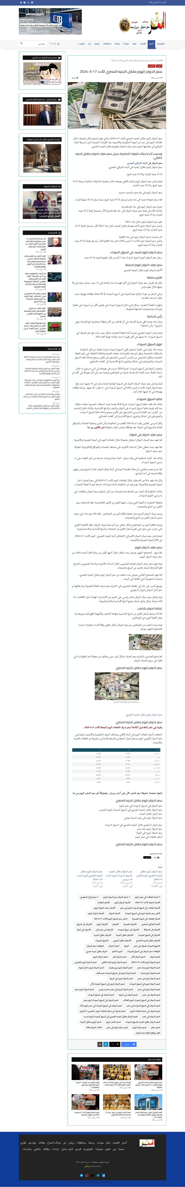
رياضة (117, 44)
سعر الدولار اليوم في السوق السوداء (144, 984)
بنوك (126, 946)
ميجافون (87, 1166)
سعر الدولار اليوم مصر (84, 989)
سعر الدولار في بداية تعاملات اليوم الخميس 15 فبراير (102, 1011)
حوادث (126, 44)
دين (114, 1149)
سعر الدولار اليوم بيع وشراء (120, 968)
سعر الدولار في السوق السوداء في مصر (143, 1006)
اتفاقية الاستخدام (92, 1182)
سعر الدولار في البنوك (128, 995)
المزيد (82, 44)
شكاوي (37, 1149)
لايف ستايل (67, 1149)
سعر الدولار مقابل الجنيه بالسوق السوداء (142, 1022)
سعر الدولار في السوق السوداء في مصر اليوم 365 (100, 1006)
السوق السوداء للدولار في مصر (146, 946)
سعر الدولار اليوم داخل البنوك (91, 968)
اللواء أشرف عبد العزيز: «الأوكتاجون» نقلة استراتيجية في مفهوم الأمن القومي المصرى (35, 312)
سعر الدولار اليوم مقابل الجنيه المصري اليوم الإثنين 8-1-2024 (149, 875)
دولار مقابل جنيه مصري (96, 951)
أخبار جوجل (115, 793)
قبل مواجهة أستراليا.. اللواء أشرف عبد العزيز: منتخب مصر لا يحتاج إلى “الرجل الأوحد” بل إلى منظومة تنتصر (34, 327)
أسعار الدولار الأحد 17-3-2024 (147, 903)
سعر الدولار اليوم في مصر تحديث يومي (115, 989)
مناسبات (27, 1149)
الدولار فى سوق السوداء (128, 930)
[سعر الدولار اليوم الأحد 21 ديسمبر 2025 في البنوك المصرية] (85, 1102)
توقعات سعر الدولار (95, 946)
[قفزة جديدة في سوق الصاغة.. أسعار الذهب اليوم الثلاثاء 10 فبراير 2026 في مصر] (117, 1072)
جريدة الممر (117, 951)
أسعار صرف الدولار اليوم (104, 908)
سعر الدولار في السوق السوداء (100, 995)
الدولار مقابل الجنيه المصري (147, 941)
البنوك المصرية (129, 924)
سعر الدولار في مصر (150, 1017)
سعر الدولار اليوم (100, 957)
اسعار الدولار (114, 913)
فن (89, 44)
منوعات (99, 1149)
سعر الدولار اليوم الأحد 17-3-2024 (145, 962)
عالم (134, 44)
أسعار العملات (103, 903)
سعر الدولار (154, 957)
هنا (88, 427)
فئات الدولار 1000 (93, 1027)
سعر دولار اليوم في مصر (116, 1027)
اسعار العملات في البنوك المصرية (145, 919)
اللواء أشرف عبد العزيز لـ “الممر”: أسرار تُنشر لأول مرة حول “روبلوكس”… (87, 1085)
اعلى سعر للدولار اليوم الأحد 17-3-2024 (110, 919)
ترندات (55, 1149)
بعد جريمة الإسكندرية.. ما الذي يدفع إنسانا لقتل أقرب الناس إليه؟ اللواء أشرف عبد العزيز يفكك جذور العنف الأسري (35, 244)
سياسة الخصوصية (106, 1182)
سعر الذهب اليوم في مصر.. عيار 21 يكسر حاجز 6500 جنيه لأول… (118, 1113)
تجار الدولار (113, 946)
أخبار (151, 44)
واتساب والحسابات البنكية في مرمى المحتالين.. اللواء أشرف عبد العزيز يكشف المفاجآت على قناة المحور (35, 297)
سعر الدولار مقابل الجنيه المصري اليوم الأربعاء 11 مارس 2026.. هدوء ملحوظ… (148, 1085)
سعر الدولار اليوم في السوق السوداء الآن (107, 984)
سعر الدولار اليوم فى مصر (148, 979)
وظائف (46, 1149)
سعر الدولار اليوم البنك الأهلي (113, 962)
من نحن (82, 1182)
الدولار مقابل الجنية (124, 935)
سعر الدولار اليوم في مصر (148, 989)
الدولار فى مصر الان (104, 930)
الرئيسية (160, 44)
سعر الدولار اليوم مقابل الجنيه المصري (144, 715)
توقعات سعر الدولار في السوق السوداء (143, 951)
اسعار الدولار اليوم (95, 913)
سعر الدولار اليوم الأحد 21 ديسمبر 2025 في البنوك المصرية (87, 1113)
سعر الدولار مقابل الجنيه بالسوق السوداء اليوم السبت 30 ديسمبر (118, 875)
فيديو (78, 1149)
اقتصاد (143, 44)
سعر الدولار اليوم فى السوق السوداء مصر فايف (115, 973)
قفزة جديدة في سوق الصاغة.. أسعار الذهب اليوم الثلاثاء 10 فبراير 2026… (117, 1083)
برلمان (97, 44)
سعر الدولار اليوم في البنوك (120, 979)
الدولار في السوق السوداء (148, 935)
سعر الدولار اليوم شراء (150, 973)
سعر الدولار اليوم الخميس (85, 962)
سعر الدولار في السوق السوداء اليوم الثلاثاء (141, 1000)
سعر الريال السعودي (88, 897)
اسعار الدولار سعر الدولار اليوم (116, 897)
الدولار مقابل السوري (121, 941)
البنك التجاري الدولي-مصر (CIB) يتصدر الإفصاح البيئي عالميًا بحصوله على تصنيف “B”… (148, 1115)
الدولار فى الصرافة (151, 930)
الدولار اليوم (102, 924)
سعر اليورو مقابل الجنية (90, 1022)
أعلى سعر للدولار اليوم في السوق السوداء (142, 913)
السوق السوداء (101, 941)
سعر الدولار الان (119, 957)
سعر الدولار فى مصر (150, 995)
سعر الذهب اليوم (113, 1022)
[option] (42, 205)
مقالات (41, 1143)
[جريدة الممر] (143, 23)
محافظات (107, 44)
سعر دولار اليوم (139, 1027)
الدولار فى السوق (84, 924)
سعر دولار (155, 1027)
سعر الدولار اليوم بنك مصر (148, 968)
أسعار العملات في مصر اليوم (147, 897)
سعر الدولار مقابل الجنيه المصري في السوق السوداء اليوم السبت (110, 1017)
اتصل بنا (75, 1182)
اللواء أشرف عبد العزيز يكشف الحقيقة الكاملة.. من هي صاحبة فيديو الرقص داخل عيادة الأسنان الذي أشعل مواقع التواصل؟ (42, 211)
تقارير (23, 1143)
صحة (121, 1149)
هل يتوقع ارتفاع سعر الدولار (147, 1033)
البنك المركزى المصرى (137, 163)
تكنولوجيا (88, 1149)
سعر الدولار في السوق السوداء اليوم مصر (100, 1000)
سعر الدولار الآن (137, 957)
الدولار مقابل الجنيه (102, 935)
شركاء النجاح (54, 1143)
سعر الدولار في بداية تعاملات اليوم (144, 1011)
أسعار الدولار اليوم (121, 903)
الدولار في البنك (83, 930)
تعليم (107, 1149)
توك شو (32, 1143)
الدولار (115, 924)
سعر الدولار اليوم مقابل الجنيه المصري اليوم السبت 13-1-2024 (89, 875)
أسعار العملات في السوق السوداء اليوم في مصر (139, 908)
